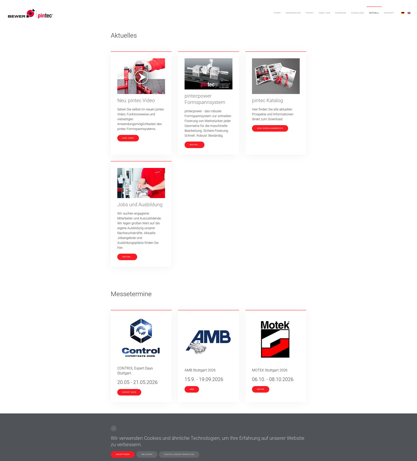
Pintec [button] (310, 13)
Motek (260, 389)
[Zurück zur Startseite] (30, 13)
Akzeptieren (123, 454)
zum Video (128, 138)
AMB (192, 389)
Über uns (324, 13)
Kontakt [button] (389, 13)
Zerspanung (293, 13)
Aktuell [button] (374, 13)
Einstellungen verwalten (179, 454)
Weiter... (194, 145)
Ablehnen (146, 454)
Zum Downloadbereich (270, 128)
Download (357, 13)
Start (277, 13)
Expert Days (129, 392)
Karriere (340, 13)
